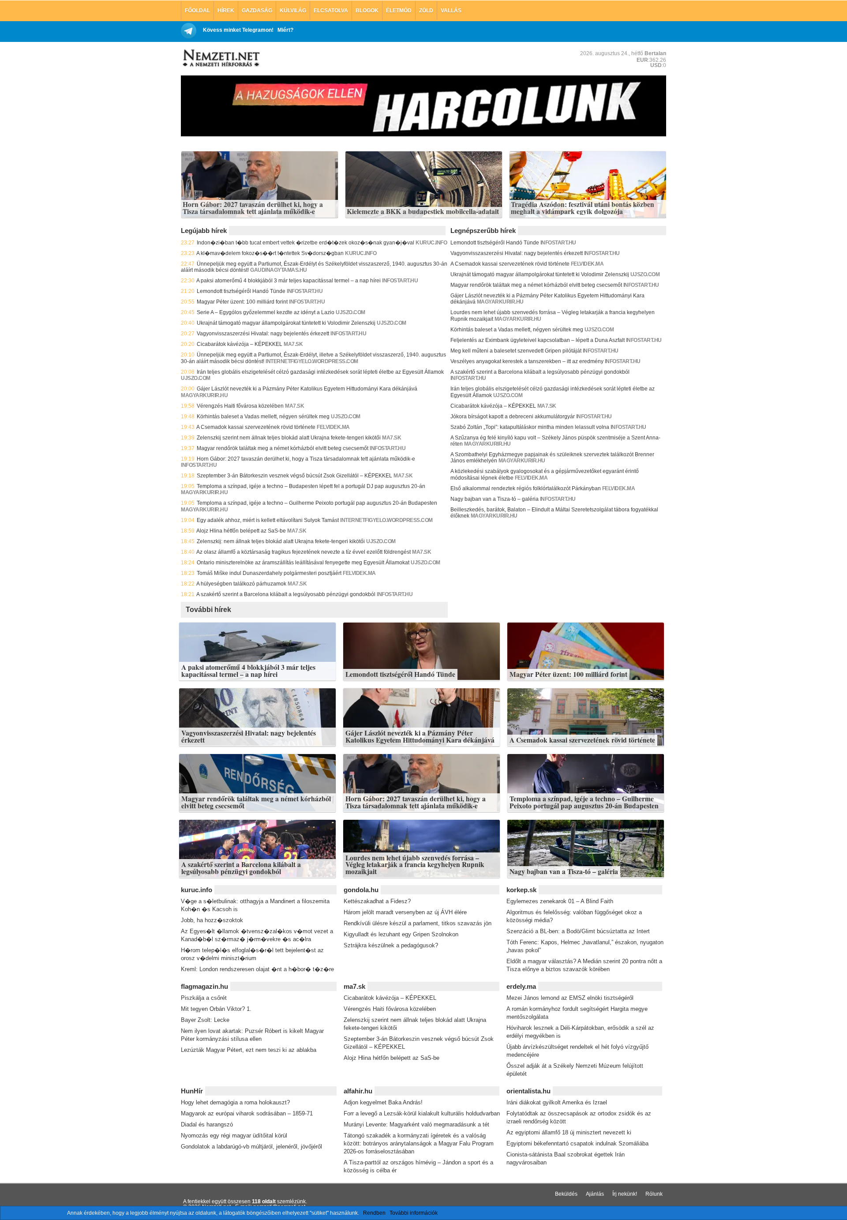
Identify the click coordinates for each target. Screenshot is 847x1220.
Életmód (399, 11)
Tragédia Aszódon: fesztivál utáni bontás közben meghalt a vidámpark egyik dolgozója (582, 208)
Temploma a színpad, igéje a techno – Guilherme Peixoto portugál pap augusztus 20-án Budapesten (317, 503)
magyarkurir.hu (204, 395)
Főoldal (197, 11)
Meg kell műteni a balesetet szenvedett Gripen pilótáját (515, 351)
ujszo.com (350, 312)
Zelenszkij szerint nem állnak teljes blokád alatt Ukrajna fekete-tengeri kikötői (289, 438)
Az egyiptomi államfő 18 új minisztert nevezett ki (568, 1132)
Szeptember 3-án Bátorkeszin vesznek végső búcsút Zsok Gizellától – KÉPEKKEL (294, 476)
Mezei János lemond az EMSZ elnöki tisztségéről (569, 998)
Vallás (451, 11)
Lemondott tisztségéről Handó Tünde (241, 291)
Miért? (285, 30)
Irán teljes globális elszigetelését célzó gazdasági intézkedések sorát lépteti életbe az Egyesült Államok (320, 372)
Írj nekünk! (624, 1194)
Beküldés (566, 1194)
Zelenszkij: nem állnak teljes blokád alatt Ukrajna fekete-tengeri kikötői (281, 541)
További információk (414, 1213)
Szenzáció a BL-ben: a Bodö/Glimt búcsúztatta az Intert (578, 931)
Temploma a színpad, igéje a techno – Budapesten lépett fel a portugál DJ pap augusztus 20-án (311, 486)
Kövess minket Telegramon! (238, 30)
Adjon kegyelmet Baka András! (383, 1102)
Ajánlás (595, 1194)
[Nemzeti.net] (220, 58)
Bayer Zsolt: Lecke (205, 1020)
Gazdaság (257, 11)
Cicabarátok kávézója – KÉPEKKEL (239, 344)
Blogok (367, 11)
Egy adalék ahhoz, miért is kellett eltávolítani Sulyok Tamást (268, 520)
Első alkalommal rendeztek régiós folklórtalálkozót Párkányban (525, 488)
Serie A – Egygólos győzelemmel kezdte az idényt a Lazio (265, 312)
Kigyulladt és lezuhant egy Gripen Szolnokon (401, 934)
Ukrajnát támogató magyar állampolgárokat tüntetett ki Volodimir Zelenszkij (286, 323)
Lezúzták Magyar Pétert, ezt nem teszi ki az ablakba (248, 1050)
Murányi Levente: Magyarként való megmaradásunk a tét (416, 1124)
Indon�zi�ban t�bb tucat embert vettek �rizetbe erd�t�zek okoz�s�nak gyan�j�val (305, 243)
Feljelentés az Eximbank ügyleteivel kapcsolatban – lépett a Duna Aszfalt (537, 340)
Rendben (374, 1213)
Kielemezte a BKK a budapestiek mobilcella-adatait (423, 211)
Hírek (225, 11)
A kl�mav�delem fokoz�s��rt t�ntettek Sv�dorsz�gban (270, 253)
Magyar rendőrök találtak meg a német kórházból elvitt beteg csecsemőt (282, 448)
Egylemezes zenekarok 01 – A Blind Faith (559, 901)
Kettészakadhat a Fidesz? (377, 901)
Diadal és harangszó (207, 1124)
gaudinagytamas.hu (278, 270)
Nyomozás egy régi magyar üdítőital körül (234, 1135)
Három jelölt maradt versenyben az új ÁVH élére (405, 912)
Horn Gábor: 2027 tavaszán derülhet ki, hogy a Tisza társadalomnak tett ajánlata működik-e (253, 208)
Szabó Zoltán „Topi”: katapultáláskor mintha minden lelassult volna (529, 427)
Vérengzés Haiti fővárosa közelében (240, 406)
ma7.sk (293, 344)
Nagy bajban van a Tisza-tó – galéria (494, 499)
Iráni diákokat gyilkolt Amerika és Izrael (556, 1102)
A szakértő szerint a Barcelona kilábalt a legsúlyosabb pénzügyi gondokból (285, 594)
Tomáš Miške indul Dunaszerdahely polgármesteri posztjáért (269, 573)
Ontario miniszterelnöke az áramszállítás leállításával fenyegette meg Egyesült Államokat (303, 562)
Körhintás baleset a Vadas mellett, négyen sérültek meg (263, 416)
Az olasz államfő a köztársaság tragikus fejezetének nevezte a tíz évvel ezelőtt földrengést (303, 552)
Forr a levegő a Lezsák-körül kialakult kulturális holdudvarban (422, 1113)
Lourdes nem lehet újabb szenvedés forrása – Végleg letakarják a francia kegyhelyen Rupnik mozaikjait (414, 864)
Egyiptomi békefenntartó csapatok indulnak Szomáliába (577, 1143)
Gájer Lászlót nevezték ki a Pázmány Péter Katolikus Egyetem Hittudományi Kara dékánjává (307, 389)
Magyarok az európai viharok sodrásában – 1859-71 (247, 1113)
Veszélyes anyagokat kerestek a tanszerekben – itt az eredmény (526, 361)
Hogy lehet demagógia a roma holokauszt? (235, 1102)
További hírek (208, 609)
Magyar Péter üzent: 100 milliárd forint (242, 302)
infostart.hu (400, 281)
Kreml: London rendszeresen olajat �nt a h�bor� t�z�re (257, 969)
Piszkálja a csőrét (204, 998)
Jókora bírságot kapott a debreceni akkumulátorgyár (512, 416)
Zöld (426, 11)
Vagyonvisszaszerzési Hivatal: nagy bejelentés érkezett (263, 333)
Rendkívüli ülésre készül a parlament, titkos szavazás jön (417, 923)
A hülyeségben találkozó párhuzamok (241, 584)
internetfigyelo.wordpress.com (312, 361)
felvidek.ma (333, 427)
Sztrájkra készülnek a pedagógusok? (391, 945)
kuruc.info (431, 243)
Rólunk (654, 1194)
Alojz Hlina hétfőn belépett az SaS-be (241, 531)
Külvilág (293, 11)
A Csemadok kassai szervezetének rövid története (255, 427)
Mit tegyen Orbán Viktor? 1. (216, 1009)
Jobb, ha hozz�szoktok (212, 920)
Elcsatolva (331, 11)
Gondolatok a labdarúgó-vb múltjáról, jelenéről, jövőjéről (251, 1146)
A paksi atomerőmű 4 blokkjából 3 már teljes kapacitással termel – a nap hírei (288, 281)
